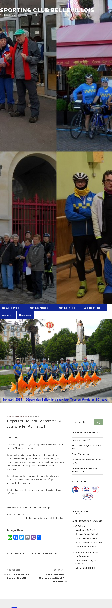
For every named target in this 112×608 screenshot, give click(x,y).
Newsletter (25, 315)
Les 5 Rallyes (78, 526)
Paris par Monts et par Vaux (88, 542)
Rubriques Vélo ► (67, 308)
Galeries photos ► (93, 308)
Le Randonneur (82, 556)
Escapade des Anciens (86, 538)
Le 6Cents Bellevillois (86, 568)
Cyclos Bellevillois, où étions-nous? (35, 553)
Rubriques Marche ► (39, 308)
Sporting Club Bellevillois (47, 10)
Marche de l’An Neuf (85, 530)
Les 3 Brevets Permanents (85, 552)
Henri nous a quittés (81, 440)
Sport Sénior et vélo (81, 454)
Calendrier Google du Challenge (87, 521)
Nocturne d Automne (85, 546)
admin (38, 417)
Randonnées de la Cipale (87, 534)
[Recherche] (98, 422)
